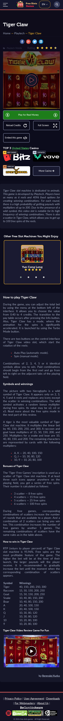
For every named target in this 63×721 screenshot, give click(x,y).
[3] (46, 48)
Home (7, 33)
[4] (51, 48)
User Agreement (34, 698)
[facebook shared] (22, 41)
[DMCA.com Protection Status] (19, 715)
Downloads (53, 698)
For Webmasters (25, 703)
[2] (42, 48)
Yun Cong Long (32, 267)
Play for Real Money (28, 115)
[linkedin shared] (41, 41)
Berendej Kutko (51, 676)
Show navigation (5, 4)
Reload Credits (13, 125)
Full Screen (43, 125)
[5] (55, 48)
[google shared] (28, 41)
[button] (23, 277)
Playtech (19, 33)
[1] (38, 48)
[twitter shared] (34, 41)
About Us (42, 703)
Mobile (18, 48)
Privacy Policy (13, 698)
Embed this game (13, 138)
